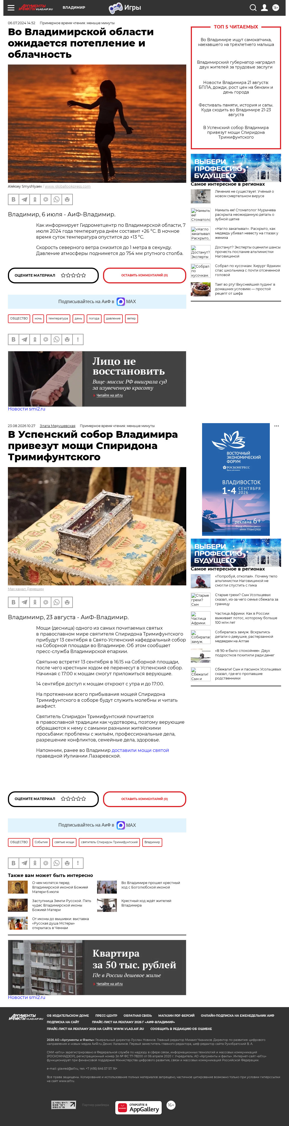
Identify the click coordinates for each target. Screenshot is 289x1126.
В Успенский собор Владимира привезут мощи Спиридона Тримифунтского (236, 132)
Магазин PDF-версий (176, 1016)
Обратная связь (138, 1016)
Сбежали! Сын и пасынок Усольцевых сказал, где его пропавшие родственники (248, 673)
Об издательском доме (68, 1016)
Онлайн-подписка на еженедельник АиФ (237, 1016)
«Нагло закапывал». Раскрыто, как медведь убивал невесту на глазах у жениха (246, 233)
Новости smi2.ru (26, 409)
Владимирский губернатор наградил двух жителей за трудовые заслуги (236, 65)
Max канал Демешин (26, 589)
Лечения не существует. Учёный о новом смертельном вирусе (244, 193)
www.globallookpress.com (68, 186)
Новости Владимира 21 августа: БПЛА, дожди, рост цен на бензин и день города (236, 87)
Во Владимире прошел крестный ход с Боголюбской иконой (150, 885)
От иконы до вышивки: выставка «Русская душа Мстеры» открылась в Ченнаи (60, 923)
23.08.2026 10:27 (21, 426)
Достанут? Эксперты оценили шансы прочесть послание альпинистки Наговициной (248, 251)
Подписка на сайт (63, 1022)
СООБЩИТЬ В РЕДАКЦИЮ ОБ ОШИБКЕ (181, 1029)
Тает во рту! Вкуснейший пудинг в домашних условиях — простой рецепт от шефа (245, 289)
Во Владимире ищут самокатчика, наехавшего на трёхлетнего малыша (236, 42)
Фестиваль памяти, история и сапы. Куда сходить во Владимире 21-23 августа (236, 110)
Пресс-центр (106, 1016)
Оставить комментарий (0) (144, 275)
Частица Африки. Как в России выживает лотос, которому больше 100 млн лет (246, 618)
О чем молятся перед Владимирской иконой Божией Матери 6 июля (60, 887)
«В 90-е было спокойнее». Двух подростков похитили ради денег (245, 652)
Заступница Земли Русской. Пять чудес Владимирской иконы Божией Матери (61, 905)
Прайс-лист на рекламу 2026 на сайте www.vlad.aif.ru (95, 1029)
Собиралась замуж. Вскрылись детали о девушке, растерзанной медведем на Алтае (244, 636)
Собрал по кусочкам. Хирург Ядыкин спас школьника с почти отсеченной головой (248, 270)
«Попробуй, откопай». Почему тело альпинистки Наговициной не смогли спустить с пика (246, 580)
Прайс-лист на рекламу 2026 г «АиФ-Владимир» (133, 1022)
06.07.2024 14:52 (21, 23)
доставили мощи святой (140, 750)
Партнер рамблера (95, 1105)
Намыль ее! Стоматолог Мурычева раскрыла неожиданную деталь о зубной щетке (245, 214)
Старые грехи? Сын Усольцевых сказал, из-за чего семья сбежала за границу (246, 599)
